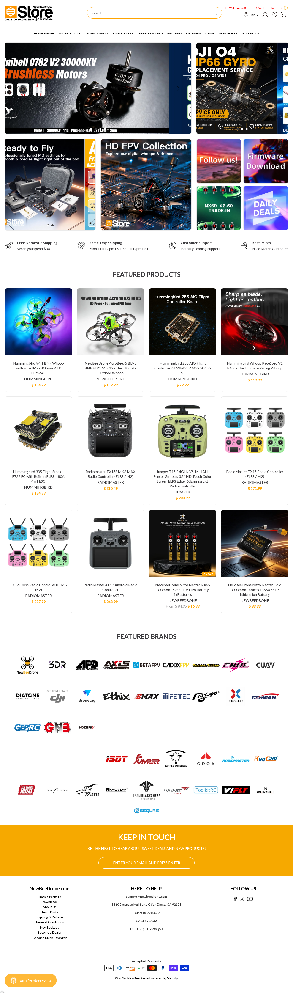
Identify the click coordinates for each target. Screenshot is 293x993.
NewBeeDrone (110, 379)
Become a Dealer (50, 932)
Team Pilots (49, 912)
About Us (50, 907)
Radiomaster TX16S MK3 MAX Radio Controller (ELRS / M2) (110, 474)
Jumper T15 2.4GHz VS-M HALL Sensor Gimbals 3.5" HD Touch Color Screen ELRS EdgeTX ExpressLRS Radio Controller (183, 478)
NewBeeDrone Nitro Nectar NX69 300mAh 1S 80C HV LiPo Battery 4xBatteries (182, 590)
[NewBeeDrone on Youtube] (250, 899)
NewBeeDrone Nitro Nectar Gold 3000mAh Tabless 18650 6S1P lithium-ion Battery (254, 590)
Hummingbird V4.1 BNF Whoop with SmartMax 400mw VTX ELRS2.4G (38, 368)
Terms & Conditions (49, 922)
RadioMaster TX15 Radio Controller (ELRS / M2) (254, 474)
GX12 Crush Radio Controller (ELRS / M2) (38, 587)
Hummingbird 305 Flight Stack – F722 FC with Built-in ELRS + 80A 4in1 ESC (38, 476)
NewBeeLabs (49, 927)
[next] (178, 88)
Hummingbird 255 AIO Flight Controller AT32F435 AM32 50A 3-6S (182, 368)
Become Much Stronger (50, 938)
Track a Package (49, 897)
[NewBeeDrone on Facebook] (235, 899)
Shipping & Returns (49, 917)
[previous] (18, 88)
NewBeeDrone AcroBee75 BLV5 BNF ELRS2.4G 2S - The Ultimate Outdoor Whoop (110, 368)
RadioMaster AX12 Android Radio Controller (110, 587)
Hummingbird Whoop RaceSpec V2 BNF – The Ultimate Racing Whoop (255, 365)
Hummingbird (38, 379)
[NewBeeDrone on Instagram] (242, 899)
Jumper (182, 492)
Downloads (50, 902)
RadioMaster (110, 482)
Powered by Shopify (163, 978)
